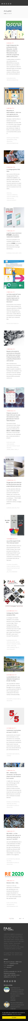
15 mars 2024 (9, 349)
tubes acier (13, 645)
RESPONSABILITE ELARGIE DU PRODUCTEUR (13, 806)
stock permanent (13, 571)
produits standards (12, 644)
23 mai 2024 (9, 108)
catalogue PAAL (10, 198)
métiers (8, 323)
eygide (13, 253)
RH (18, 323)
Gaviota (17, 642)
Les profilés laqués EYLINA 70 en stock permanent (13, 542)
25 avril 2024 (9, 167)
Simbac (12, 449)
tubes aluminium (11, 647)
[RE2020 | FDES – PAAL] (14, 874)
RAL (8, 571)
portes (18, 566)
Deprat (8, 449)
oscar (8, 78)
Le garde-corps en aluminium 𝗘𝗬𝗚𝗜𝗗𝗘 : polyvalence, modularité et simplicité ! (14, 235)
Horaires (9, 755)
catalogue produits (11, 200)
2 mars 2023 (9, 880)
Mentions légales (7, 954)
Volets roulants (11, 649)
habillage (14, 508)
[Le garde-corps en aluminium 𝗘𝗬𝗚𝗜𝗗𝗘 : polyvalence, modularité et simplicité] (14, 217)
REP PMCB (14, 803)
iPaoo (21, 953)
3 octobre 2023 (10, 728)
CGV (13, 954)
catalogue (9, 193)
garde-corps (18, 253)
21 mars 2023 (9, 770)
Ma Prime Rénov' (15, 137)
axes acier (14, 640)
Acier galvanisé (10, 444)
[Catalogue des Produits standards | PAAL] (14, 593)
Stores (8, 645)
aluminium (9, 253)
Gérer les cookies (18, 954)
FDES (12, 902)
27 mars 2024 (9, 292)
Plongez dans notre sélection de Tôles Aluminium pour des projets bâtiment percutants (14, 484)
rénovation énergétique (12, 80)
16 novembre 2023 (11, 538)
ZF (18, 449)
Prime (15, 139)
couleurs (9, 564)
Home (5, 13)
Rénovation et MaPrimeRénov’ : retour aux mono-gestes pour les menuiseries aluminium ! (14, 113)
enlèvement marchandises (13, 754)
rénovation (12, 78)
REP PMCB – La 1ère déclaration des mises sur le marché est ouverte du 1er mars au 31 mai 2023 (14, 836)
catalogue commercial (12, 194)
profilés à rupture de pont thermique (13, 569)
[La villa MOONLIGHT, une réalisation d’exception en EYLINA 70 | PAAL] (14, 663)
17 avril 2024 (9, 230)
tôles (18, 508)
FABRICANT (9, 803)
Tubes (15, 449)
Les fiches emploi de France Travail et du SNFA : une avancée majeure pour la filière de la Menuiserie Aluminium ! (14, 298)
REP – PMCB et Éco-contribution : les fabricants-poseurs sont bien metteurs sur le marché (14, 775)
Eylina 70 (9, 566)
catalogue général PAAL (12, 196)
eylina (14, 699)
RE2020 (15, 902)
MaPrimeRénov (10, 139)
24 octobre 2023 (10, 610)
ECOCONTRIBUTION (15, 802)
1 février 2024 (10, 410)
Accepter (14, 1017)
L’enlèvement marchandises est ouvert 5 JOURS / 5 (14, 731)
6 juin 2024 (9, 43)
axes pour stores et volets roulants (13, 446)
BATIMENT (9, 802)
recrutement (14, 323)
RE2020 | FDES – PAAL (12, 883)
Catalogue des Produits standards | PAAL (12, 614)
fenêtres (9, 137)
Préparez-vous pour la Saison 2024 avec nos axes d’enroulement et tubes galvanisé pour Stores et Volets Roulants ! (13, 416)
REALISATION (9, 700)
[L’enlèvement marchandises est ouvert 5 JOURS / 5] (14, 716)
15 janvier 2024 (10, 480)
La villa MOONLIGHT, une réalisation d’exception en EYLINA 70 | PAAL (13, 679)
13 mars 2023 (9, 831)
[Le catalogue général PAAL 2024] (14, 157)
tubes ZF (17, 647)
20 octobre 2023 (10, 674)
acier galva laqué (11, 442)
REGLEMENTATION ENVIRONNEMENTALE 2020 (12, 905)
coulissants (14, 564)
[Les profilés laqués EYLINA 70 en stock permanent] (14, 525)
